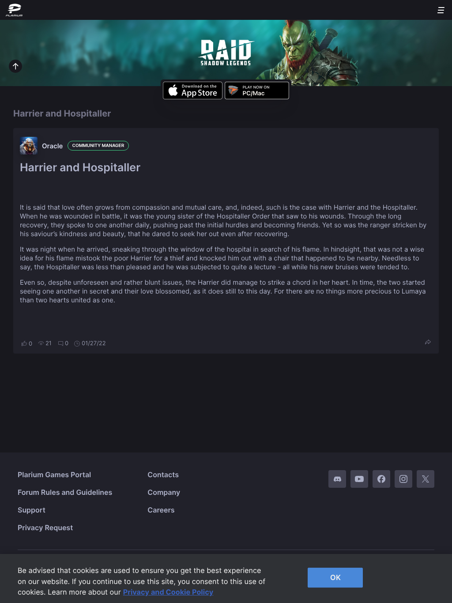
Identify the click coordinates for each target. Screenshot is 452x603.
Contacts (163, 474)
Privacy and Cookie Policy (168, 592)
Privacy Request (45, 527)
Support (31, 509)
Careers (160, 509)
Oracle (52, 146)
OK (335, 577)
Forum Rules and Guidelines (65, 492)
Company (163, 492)
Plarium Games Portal (54, 474)
